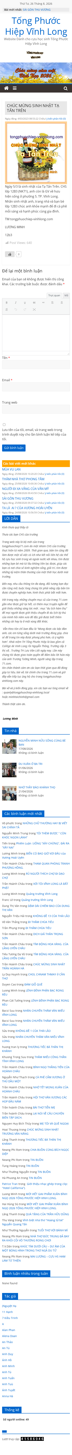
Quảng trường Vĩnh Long (42, 894)
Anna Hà (7, 1396)
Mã (66, 295)
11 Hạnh (7, 1312)
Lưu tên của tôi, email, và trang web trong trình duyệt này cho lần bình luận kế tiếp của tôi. (34, 434)
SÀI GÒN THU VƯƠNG (36, 9)
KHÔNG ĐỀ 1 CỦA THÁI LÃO (33, 1031)
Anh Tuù (7, 1384)
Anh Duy (7, 1354)
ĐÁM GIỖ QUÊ (33, 984)
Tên (6, 358)
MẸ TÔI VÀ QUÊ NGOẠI (54, 1123)
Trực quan (54, 295)
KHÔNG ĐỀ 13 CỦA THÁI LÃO (51, 916)
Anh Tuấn (8, 1378)
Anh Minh (8, 1366)
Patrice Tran (10, 1184)
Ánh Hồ (7, 1360)
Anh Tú (6, 1372)
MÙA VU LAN (11, 469)
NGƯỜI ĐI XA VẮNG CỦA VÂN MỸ (25, 489)
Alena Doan (9, 1336)
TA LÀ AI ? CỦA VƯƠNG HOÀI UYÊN (27, 508)
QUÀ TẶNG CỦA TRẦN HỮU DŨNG (47, 1214)
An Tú (6, 1348)
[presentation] (7, 303)
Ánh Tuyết (8, 1390)
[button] (7, 303)
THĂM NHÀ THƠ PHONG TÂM (23, 479)
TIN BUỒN (36, 1160)
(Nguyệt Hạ (9, 1306)
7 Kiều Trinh (10, 1318)
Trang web (9, 402)
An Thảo (7, 1342)
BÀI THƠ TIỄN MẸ (44, 1107)
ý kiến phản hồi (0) (56, 118)
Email (7, 380)
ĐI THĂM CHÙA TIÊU (41, 922)
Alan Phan (8, 1330)
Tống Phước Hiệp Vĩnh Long (36, 25)
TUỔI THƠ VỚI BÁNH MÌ (53, 1230)
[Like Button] (10, 254)
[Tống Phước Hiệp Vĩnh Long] (6, 88)
